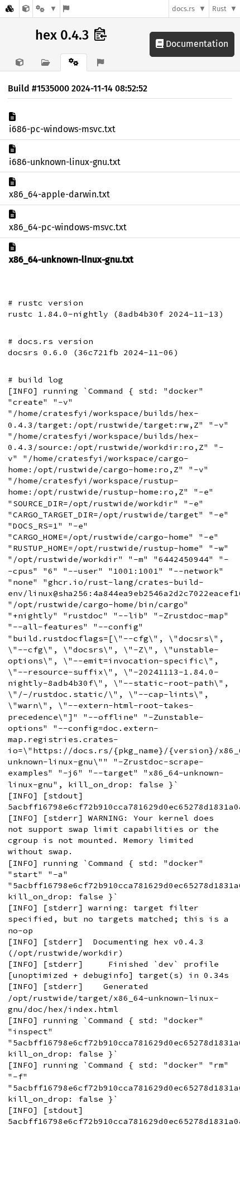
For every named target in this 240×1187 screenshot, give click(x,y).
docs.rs (183, 8)
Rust (219, 8)
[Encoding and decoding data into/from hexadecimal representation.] (26, 8)
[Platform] (46, 8)
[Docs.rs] (9, 8)
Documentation (196, 43)
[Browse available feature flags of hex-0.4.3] (66, 8)
